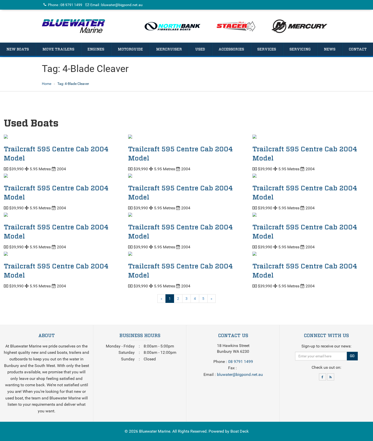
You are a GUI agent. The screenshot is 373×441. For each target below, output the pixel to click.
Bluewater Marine (154, 431)
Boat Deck (239, 431)
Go (352, 356)
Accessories (231, 49)
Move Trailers (58, 49)
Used (200, 49)
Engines (96, 49)
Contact (358, 49)
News (329, 49)
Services (266, 49)
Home (46, 84)
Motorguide (130, 49)
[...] (73, 26)
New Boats (17, 49)
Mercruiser (169, 49)
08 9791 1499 (71, 5)
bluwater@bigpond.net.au (122, 5)
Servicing (300, 49)
